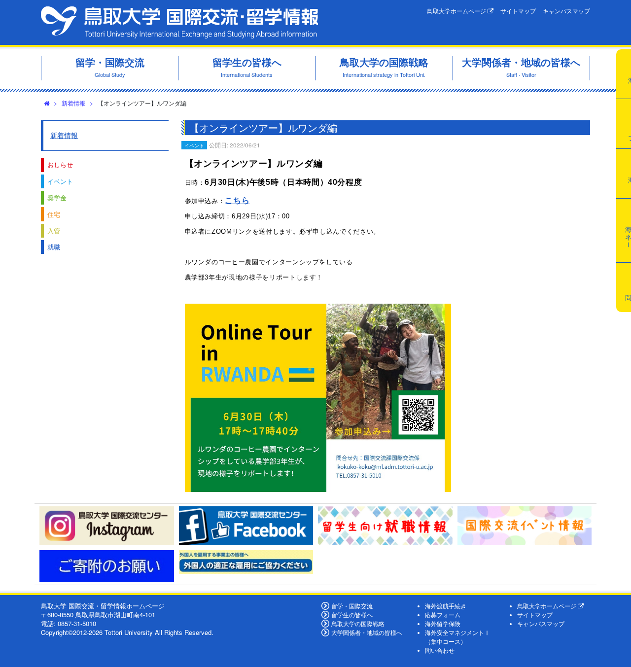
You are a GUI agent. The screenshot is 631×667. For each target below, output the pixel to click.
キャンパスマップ (566, 11)
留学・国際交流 (352, 606)
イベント (60, 181)
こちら (237, 200)
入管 (53, 230)
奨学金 (57, 197)
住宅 (53, 214)
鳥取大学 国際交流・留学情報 (179, 22)
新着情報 (73, 103)
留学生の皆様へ (352, 615)
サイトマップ (518, 11)
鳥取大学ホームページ (457, 11)
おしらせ (60, 164)
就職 (53, 246)
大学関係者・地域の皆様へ (366, 632)
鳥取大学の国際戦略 (358, 624)
